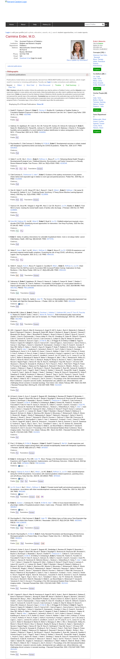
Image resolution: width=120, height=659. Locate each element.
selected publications (15, 66)
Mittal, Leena (97, 81)
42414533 (13, 148)
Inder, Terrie (97, 79)
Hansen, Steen (98, 128)
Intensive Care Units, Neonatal (100, 56)
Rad (22, 528)
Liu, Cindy (96, 76)
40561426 (62, 270)
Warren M (43, 315)
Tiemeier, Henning (99, 102)
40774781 (50, 239)
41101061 (27, 225)
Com (17, 543)
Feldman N (20, 472)
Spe (17, 120)
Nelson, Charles (98, 104)
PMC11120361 (40, 463)
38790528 (25, 463)
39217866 (18, 319)
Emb (17, 481)
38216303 (78, 520)
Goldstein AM (61, 312)
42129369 (18, 179)
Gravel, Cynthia (98, 121)
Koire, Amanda (98, 83)
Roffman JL (43, 159)
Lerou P (69, 312)
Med (17, 293)
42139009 (44, 194)
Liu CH (57, 159)
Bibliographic (12, 72)
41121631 (36, 432)
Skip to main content (10, 3)
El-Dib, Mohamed (99, 85)
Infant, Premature (99, 61)
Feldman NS (22, 221)
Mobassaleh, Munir (99, 119)
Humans (40, 168)
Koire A (19, 250)
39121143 (13, 649)
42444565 (42, 132)
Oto (17, 324)
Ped (17, 153)
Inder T (36, 175)
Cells (37, 496)
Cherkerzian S (28, 175)
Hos (17, 231)
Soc (25, 168)
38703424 (57, 476)
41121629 (58, 385)
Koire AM (13, 221)
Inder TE (40, 299)
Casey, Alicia (97, 126)
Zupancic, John (98, 106)
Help (35, 24)
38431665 (22, 491)
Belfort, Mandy (98, 100)
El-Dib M (46, 143)
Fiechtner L (44, 312)
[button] (106, 24)
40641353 (50, 254)
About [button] (23, 24)
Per (17, 137)
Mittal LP (35, 221)
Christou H (42, 110)
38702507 (44, 447)
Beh (17, 275)
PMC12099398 (29, 288)
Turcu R (75, 312)
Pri (17, 168)
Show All (40, 104)
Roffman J (69, 190)
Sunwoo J (20, 503)
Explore (97, 69)
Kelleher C (52, 312)
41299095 (13, 210)
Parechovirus (97, 66)
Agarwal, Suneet (98, 123)
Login (8, 32)
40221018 (72, 301)
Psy (21, 168)
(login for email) (36, 58)
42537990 (27, 114)
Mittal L (29, 159)
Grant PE (82, 405)
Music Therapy (98, 59)
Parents (95, 63)
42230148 (63, 163)
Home (11, 24)
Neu (17, 528)
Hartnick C (50, 315)
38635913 (18, 538)
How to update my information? (77, 60)
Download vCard (25, 58)
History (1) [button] (47, 24)
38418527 (13, 507)
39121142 (64, 583)
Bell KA (64, 443)
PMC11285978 (21, 522)
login (49, 82)
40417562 (13, 288)
